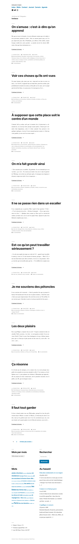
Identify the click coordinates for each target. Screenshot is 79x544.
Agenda (44, 7)
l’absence (22, 310)
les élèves (15, 495)
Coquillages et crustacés (46, 505)
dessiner (29, 473)
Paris (22, 230)
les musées (43, 431)
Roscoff (17, 312)
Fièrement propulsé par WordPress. (27, 539)
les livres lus (21, 490)
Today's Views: (17, 525)
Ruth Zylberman (18, 433)
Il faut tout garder (24, 407)
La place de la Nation (19, 146)
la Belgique (32, 58)
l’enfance (24, 58)
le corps (33, 481)
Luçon (27, 497)
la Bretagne (32, 310)
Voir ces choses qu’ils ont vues (33, 76)
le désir (36, 187)
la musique (18, 391)
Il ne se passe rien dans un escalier (36, 203)
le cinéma (38, 99)
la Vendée (23, 481)
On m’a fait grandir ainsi (28, 164)
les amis (25, 59)
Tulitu (24, 61)
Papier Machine (19, 61)
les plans (18, 230)
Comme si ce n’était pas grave (48, 489)
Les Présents (30, 148)
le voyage (20, 59)
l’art (21, 58)
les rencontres (27, 492)
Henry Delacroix (28, 229)
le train (23, 391)
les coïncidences (35, 391)
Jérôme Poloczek (32, 144)
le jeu (16, 59)
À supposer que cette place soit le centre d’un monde (36, 117)
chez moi (15, 229)
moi (29, 500)
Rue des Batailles (27, 230)
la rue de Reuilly (27, 146)
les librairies (28, 486)
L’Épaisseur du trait (20, 500)
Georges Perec (16, 144)
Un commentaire (17, 151)
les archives (18, 486)
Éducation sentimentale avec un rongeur (51, 473)
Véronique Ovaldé (16, 393)
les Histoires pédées (38, 59)
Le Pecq (43, 99)
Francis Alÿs (29, 56)
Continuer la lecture (18, 49)
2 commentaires (16, 63)
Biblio (19, 7)
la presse (14, 481)
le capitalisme (37, 431)
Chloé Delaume (16, 390)
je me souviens (36, 56)
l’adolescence (14, 500)
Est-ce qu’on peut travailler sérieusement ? (31, 246)
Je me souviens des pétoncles (33, 287)
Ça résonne (20, 364)
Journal (31, 7)
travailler (27, 274)
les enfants (23, 486)
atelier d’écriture (17, 473)
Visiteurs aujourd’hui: (19, 528)
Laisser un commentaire (37, 274)
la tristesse (19, 481)
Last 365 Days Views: (19, 530)
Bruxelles (24, 56)
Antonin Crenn (16, 5)
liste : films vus (21, 498)
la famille (33, 99)
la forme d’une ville (39, 58)
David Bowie (16, 99)
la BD (28, 58)
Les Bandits (30, 59)
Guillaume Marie (30, 476)
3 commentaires (16, 102)
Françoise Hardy (24, 390)
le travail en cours (43, 187)
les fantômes (19, 101)
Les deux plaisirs (23, 326)
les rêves (32, 492)
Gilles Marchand (32, 390)
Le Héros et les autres (19, 483)
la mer (41, 310)
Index (14, 7)
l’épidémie (27, 187)
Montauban (42, 391)
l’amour (18, 58)
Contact (25, 7)
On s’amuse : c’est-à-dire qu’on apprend (33, 28)
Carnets (38, 7)
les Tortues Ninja (33, 351)
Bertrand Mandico (17, 56)
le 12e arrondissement (37, 146)
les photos (24, 148)
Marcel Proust (37, 148)
